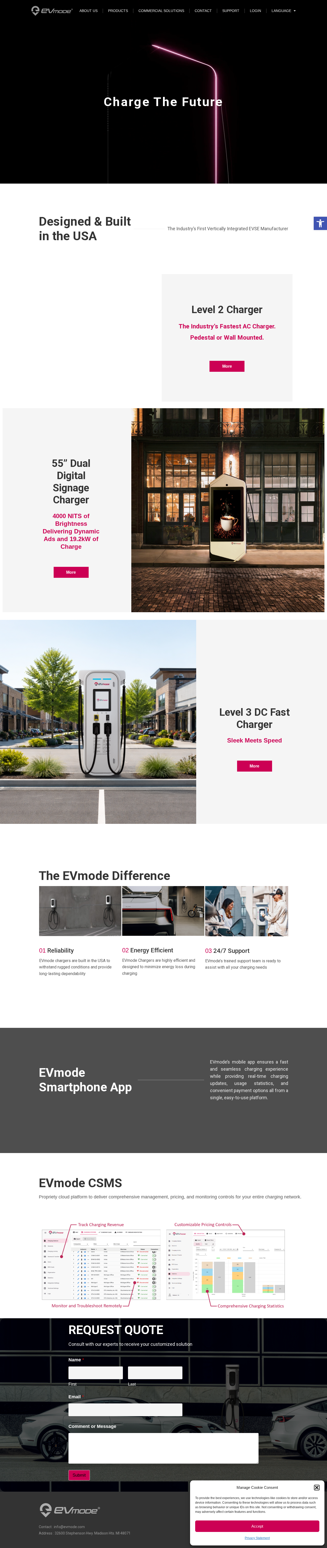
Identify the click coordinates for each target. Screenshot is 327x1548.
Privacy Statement (257, 1538)
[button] (320, 223)
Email (76, 1396)
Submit (79, 1475)
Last (132, 1384)
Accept (257, 1526)
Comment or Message (92, 1426)
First (72, 1384)
